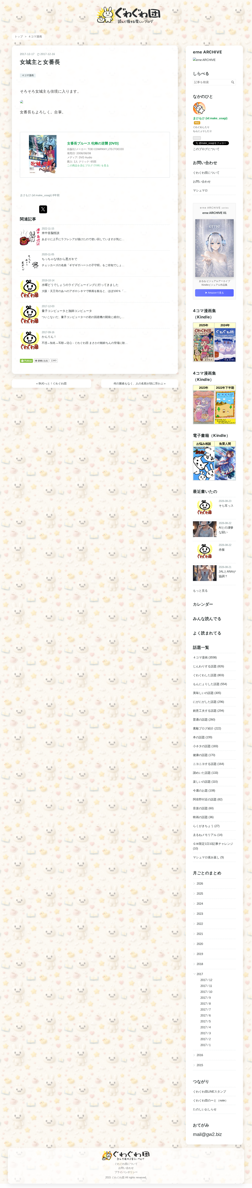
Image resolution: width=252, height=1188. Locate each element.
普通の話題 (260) (204, 719)
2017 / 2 (205, 1039)
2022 (200, 923)
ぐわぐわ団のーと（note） (210, 1100)
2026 (200, 883)
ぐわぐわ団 (126, 11)
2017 (200, 974)
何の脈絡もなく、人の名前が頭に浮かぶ (140, 383)
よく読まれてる (207, 633)
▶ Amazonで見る (214, 292)
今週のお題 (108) (204, 790)
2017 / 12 (206, 980)
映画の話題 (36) (203, 817)
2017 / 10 (206, 991)
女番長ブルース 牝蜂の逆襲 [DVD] (93, 143)
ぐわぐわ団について (206, 172)
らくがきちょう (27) (206, 826)
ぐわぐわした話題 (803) (208, 675)
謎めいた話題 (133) (205, 772)
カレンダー (203, 604)
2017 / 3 (205, 1033)
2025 (200, 893)
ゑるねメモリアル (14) (207, 834)
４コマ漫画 (28, 75)
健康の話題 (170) (204, 755)
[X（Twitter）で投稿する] (43, 209)
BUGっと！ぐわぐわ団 (51, 383)
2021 (200, 933)
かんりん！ (49, 336)
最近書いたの (205, 491)
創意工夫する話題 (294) (208, 710)
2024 (200, 903)
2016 (200, 1055)
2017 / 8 (205, 1003)
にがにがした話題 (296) (208, 701)
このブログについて (206, 149)
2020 (200, 944)
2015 (200, 1065)
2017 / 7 (205, 1009)
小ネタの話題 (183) (205, 746)
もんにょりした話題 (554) (210, 684)
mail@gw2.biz (207, 1134)
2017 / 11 (206, 986)
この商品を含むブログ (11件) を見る (88, 165)
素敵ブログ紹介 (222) (207, 728)
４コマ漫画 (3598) (205, 657)
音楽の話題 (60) (203, 808)
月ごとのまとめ (207, 873)
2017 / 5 (205, 1021)
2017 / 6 (205, 1015)
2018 (200, 964)
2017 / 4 (205, 1027)
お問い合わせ (202, 181)
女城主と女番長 (40, 62)
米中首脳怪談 (50, 233)
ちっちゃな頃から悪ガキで (59, 259)
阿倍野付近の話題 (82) (207, 799)
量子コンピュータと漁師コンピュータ (67, 310)
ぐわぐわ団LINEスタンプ (209, 1091)
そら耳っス (226, 505)
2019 (200, 954)
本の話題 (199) (202, 737)
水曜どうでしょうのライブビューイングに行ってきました (80, 284)
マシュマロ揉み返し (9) (208, 857)
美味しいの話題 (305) (207, 693)
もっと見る (200, 590)
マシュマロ (200, 190)
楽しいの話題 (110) (205, 781)
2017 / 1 (205, 1045)
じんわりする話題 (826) (208, 666)
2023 (200, 913)
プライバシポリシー (126, 1172)
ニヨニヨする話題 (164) (208, 764)
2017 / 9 (205, 997)
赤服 (222, 549)
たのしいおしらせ (205, 1109)
